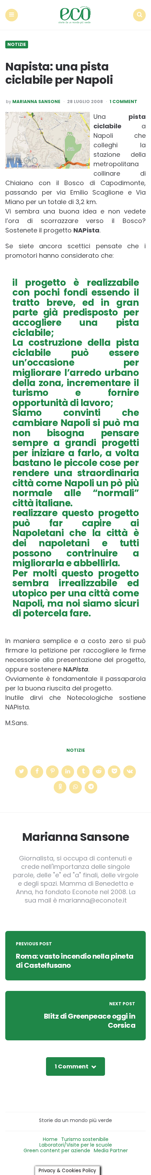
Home (50, 1139)
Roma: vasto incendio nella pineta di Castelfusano (74, 960)
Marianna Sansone (36, 101)
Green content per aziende (57, 1150)
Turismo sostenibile (85, 1139)
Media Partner (111, 1150)
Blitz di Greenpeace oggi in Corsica (90, 1020)
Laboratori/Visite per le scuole (75, 1144)
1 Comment (123, 101)
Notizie (16, 44)
